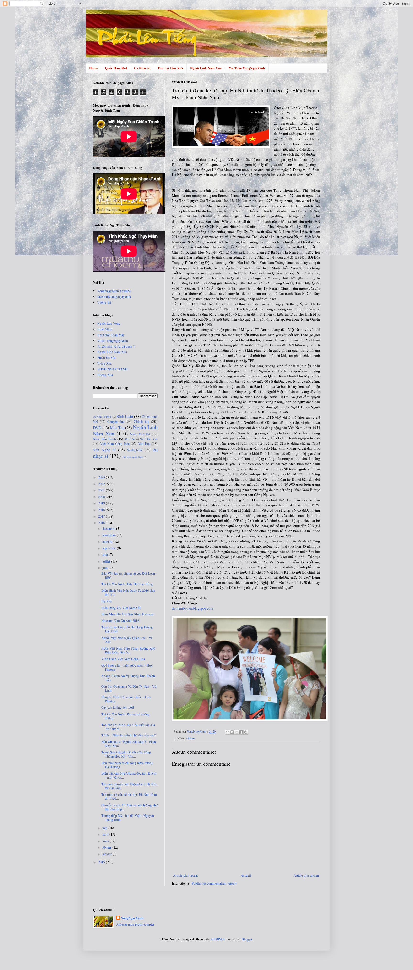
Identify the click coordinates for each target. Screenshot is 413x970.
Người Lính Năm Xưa (206, 68)
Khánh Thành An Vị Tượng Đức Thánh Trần (128, 678)
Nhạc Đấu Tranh (104, 439)
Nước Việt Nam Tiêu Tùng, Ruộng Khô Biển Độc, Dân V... (128, 650)
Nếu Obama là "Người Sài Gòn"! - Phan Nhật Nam (128, 743)
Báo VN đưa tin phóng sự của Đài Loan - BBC (129, 575)
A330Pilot (217, 939)
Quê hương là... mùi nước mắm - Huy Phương (126, 667)
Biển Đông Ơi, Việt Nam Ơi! (121, 607)
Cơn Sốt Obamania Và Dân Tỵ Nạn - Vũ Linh (128, 688)
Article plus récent (185, 875)
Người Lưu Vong (108, 323)
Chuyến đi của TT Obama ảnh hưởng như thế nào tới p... (129, 807)
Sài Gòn (129, 439)
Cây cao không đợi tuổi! (117, 707)
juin (105, 567)
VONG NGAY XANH (112, 369)
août (105, 554)
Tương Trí (104, 302)
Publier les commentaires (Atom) (214, 883)
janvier (107, 854)
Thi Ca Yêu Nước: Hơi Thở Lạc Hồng (127, 584)
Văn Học (144, 443)
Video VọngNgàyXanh (112, 340)
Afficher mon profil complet (135, 924)
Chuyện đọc (115, 421)
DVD (97, 427)
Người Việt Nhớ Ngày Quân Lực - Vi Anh (126, 640)
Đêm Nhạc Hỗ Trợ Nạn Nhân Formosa (127, 614)
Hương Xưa (105, 375)
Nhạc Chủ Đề (140, 434)
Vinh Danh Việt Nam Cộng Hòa (123, 659)
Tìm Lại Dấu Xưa (170, 68)
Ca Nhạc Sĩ (142, 68)
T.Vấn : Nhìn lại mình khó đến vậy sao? (128, 735)
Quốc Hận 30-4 (116, 68)
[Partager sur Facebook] (241, 732)
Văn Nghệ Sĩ (104, 449)
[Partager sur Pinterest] (245, 732)
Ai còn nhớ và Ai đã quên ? (116, 346)
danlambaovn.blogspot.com (192, 608)
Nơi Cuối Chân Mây (111, 335)
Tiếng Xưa (104, 363)
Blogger (247, 939)
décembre (109, 528)
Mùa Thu (117, 427)
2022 (102, 483)
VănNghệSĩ (134, 450)
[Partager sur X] (236, 732)
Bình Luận (124, 416)
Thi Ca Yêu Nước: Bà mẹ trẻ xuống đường (125, 716)
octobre (107, 541)
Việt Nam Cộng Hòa (114, 443)
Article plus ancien (306, 875)
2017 (102, 516)
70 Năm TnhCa (102, 417)
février (107, 847)
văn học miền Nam (132, 456)
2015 (102, 862)
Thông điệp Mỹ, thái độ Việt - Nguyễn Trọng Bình (127, 817)
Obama (190, 738)
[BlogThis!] (232, 732)
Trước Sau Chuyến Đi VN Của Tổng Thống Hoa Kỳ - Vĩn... (126, 754)
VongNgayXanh (132, 918)
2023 (102, 477)
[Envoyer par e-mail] (227, 732)
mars (106, 841)
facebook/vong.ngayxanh (114, 296)
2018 (102, 509)
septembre (109, 548)
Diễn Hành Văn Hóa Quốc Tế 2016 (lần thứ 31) (128, 592)
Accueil (246, 875)
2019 (102, 503)
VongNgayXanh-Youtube (114, 291)
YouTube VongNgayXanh (247, 68)
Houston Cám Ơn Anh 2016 (120, 620)
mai (105, 827)
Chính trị (141, 421)
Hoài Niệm (104, 329)
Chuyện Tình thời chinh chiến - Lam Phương (126, 699)
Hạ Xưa (106, 601)
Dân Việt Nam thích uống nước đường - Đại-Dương (128, 764)
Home (93, 68)
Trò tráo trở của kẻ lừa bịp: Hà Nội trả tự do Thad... (129, 796)
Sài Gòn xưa (149, 439)
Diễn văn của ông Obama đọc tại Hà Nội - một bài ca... (128, 775)
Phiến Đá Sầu (106, 357)
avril (105, 834)
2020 (102, 496)
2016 (102, 522)
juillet (106, 561)
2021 (102, 490)
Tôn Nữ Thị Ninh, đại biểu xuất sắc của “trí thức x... (128, 726)
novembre (109, 535)
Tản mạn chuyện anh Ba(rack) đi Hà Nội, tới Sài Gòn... (129, 786)
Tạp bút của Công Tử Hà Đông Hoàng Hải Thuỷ (127, 629)
